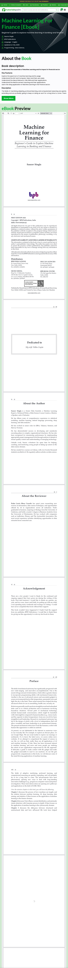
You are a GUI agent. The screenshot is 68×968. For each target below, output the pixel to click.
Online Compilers (15, 5)
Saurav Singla (8, 36)
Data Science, (19, 48)
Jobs (26, 5)
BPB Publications (10, 39)
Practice (44, 5)
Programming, (9, 48)
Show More (8, 98)
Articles (53, 5)
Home (5, 5)
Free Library (34, 5)
